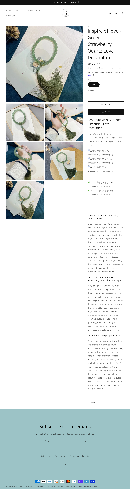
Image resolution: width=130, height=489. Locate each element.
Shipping (102, 68)
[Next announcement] (123, 2)
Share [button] (92, 402)
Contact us (74, 456)
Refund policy (39, 486)
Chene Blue (15, 486)
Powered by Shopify (25, 486)
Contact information (91, 486)
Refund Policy (47, 456)
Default (93, 84)
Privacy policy (50, 486)
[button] (110, 13)
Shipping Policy (61, 456)
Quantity (91, 90)
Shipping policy (76, 486)
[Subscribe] (85, 441)
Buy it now (105, 111)
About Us (85, 456)
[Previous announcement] (7, 2)
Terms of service (63, 486)
